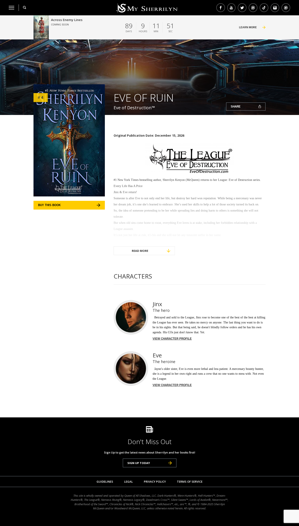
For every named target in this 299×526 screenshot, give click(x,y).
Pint (285, 7)
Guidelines (105, 482)
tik (264, 7)
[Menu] (11, 7)
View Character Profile (172, 338)
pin (253, 7)
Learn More (248, 27)
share (236, 106)
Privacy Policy (155, 482)
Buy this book (49, 205)
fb (220, 7)
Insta (274, 7)
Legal (128, 482)
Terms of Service (189, 482)
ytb (231, 7)
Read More (140, 251)
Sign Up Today (138, 463)
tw (242, 7)
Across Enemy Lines (67, 20)
